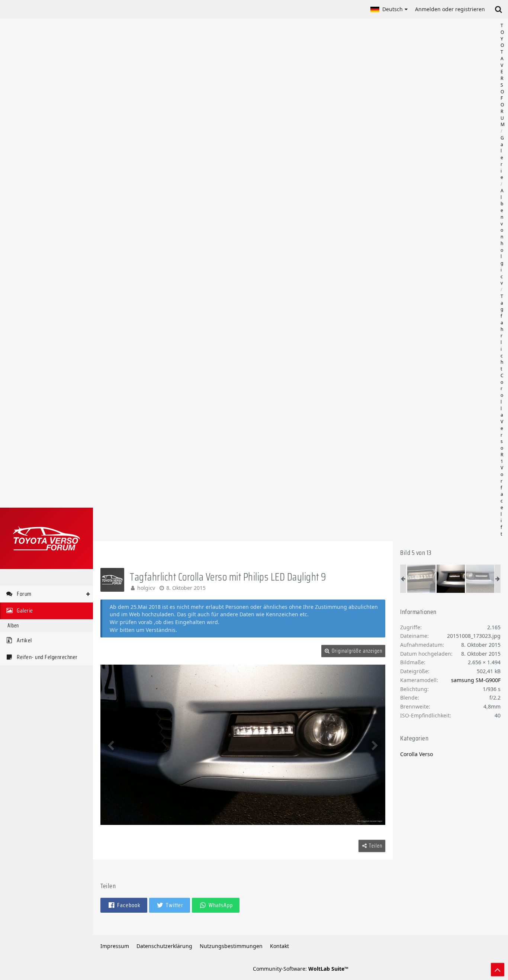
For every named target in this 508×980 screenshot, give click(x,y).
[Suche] (498, 9)
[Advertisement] (300, 280)
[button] (389, 9)
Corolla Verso (416, 754)
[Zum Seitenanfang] (497, 969)
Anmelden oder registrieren (450, 9)
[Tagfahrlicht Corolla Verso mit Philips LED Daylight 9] (421, 579)
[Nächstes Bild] (374, 745)
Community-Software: (300, 968)
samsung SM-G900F (476, 680)
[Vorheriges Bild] (111, 745)
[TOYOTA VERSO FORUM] (46, 538)
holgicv (146, 587)
